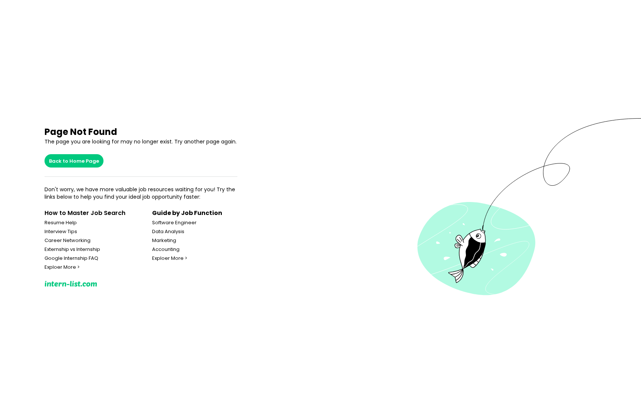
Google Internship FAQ (71, 258)
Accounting (166, 249)
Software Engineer (174, 223)
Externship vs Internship (72, 249)
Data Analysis (168, 232)
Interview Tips (61, 232)
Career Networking (68, 241)
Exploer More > (62, 267)
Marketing (164, 241)
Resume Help (61, 223)
